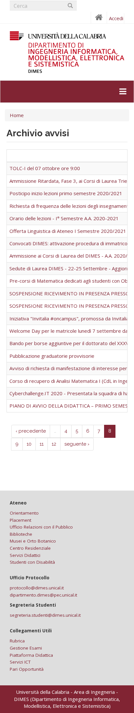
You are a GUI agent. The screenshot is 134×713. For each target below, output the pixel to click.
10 (29, 444)
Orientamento (24, 513)
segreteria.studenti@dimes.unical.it (45, 615)
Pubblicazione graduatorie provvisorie (51, 356)
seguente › (76, 444)
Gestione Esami (26, 648)
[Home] (67, 52)
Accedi (116, 18)
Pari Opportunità (27, 669)
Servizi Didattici (25, 555)
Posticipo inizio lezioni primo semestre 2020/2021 (65, 193)
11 (42, 444)
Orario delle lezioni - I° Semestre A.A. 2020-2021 (64, 218)
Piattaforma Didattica (31, 655)
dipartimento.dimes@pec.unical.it (43, 595)
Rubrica (17, 641)
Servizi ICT (20, 662)
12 (54, 444)
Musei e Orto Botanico (33, 541)
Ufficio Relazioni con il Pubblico (41, 527)
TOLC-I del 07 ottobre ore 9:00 (44, 168)
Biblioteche (21, 534)
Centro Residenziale (30, 548)
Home (17, 115)
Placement (20, 520)
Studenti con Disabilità (32, 562)
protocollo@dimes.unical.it (37, 588)
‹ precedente (31, 431)
